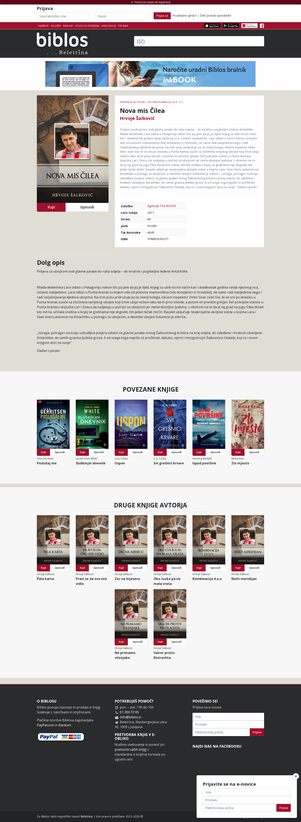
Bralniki (68, 25)
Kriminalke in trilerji (132, 101)
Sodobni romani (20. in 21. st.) (165, 101)
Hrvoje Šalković (137, 118)
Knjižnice (43, 25)
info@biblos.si (130, 717)
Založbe (56, 25)
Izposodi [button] (87, 207)
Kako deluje (109, 25)
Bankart (65, 725)
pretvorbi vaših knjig (130, 749)
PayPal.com (45, 725)
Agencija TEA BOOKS (161, 206)
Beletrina (86, 816)
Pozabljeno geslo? (184, 15)
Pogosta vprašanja (87, 25)
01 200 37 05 (129, 712)
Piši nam (123, 25)
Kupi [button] (51, 207)
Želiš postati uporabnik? (215, 15)
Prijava (256, 732)
